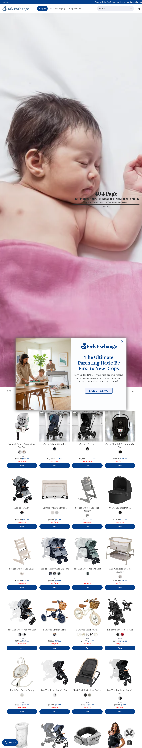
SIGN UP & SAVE (98, 390)
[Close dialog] (122, 341)
